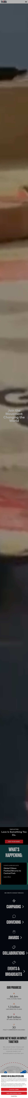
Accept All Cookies (14, 1089)
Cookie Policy (14, 1096)
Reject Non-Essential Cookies (14, 1093)
